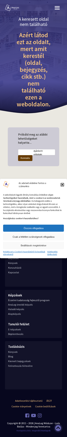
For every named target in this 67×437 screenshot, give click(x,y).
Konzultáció (14, 267)
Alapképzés (14, 313)
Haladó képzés (16, 309)
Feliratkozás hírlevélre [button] (20, 365)
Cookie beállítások (45, 406)
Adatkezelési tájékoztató (52, 253)
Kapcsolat (13, 272)
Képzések (13, 258)
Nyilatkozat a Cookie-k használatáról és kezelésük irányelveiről (24, 253)
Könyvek (13, 263)
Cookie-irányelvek (21, 406)
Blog (10, 356)
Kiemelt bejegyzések (19, 361)
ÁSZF (49, 400)
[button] (62, 184)
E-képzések (14, 329)
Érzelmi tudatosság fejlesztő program (29, 300)
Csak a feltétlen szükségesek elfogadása (33, 236)
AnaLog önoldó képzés (20, 304)
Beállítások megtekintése (33, 245)
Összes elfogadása (33, 228)
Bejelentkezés (15, 334)
